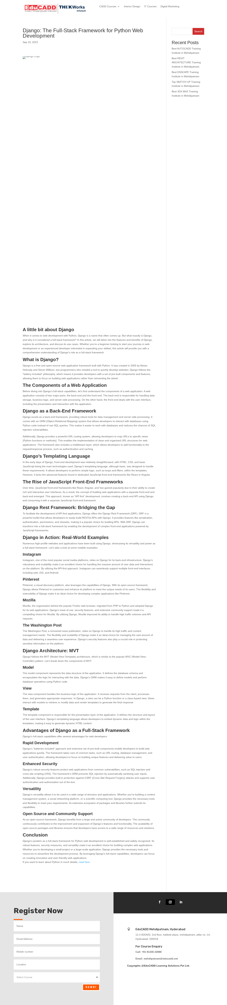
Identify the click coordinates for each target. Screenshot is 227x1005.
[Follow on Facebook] (159, 902)
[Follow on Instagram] (170, 902)
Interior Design (132, 6)
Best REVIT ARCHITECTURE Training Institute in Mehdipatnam (186, 62)
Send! (91, 987)
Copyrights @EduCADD (141, 965)
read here (84, 862)
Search (198, 31)
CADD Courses (107, 6)
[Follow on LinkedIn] (181, 902)
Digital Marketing (169, 6)
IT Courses (150, 6)
